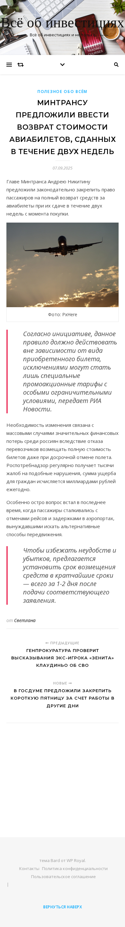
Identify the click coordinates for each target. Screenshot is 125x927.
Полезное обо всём (63, 91)
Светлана (25, 620)
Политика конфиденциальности (75, 868)
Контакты (29, 868)
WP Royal (76, 860)
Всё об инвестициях (62, 23)
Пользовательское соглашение (63, 876)
